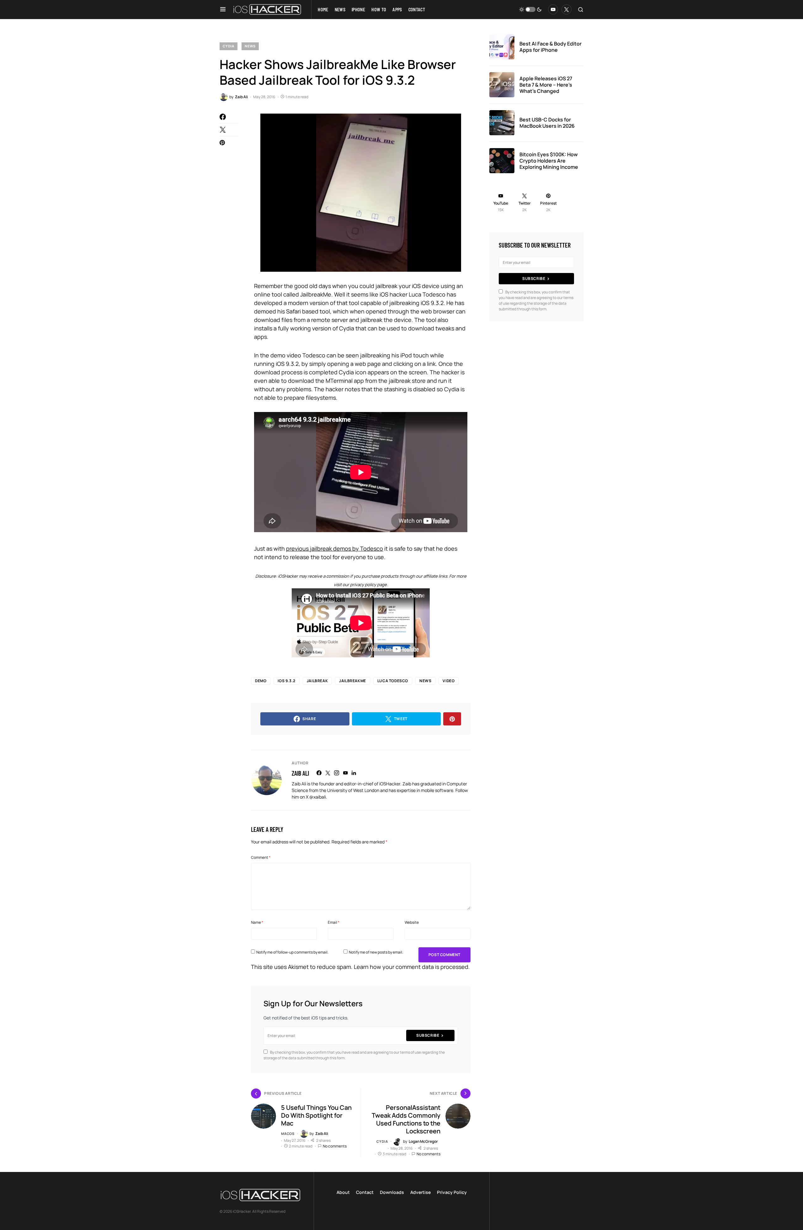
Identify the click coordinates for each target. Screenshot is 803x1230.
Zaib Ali (300, 773)
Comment (260, 857)
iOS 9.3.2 (286, 680)
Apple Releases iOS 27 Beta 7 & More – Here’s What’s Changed (545, 84)
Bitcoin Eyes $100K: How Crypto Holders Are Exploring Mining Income (548, 160)
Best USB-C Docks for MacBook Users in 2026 (547, 122)
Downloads (392, 1192)
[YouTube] (553, 9)
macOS (288, 1133)
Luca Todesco (392, 680)
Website (412, 922)
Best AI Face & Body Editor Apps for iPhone (550, 46)
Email (333, 922)
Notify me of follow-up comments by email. (292, 952)
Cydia (228, 46)
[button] (223, 9)
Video (449, 680)
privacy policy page (368, 584)
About (343, 1192)
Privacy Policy (452, 1192)
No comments (335, 1146)
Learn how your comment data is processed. (412, 967)
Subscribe (427, 1035)
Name (257, 922)
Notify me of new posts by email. (376, 952)
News (250, 46)
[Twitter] (566, 9)
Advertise (420, 1192)
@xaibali (317, 797)
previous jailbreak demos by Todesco (334, 548)
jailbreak (317, 680)
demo (260, 680)
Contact (365, 1192)
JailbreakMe (352, 680)
